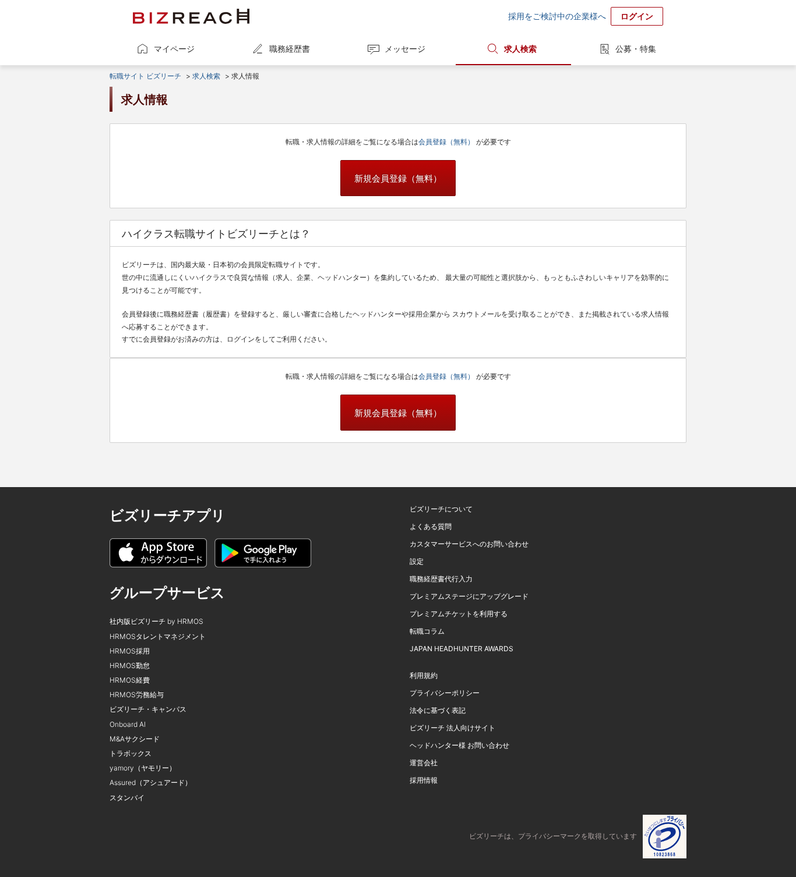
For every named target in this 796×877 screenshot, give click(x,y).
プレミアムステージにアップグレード (469, 596)
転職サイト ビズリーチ (145, 76)
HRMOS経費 (130, 680)
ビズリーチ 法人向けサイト (452, 727)
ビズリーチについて (441, 509)
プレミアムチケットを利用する (459, 613)
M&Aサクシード (135, 738)
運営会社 (424, 762)
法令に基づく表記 (438, 710)
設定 (417, 561)
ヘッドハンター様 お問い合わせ (459, 745)
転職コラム (427, 631)
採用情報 (424, 780)
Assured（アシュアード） (151, 782)
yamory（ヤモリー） (143, 768)
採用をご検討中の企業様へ (557, 16)
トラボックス (131, 753)
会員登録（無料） (447, 141)
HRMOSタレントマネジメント (158, 636)
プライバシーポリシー (445, 692)
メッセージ (405, 49)
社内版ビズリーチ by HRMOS (156, 621)
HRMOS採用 (130, 651)
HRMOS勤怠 (130, 665)
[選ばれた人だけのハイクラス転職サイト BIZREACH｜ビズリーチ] (191, 16)
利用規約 (424, 675)
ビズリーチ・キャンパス (148, 709)
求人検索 (520, 49)
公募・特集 (635, 49)
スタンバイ (127, 797)
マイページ (174, 49)
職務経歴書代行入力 (441, 578)
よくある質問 (431, 526)
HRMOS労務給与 (137, 694)
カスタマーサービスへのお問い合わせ (469, 543)
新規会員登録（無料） (398, 178)
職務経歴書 (289, 49)
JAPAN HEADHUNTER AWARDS (461, 648)
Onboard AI (128, 724)
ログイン (637, 16)
